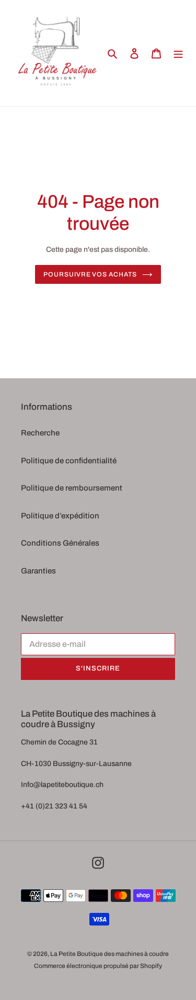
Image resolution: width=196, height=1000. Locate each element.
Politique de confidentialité (69, 460)
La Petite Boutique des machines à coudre (109, 954)
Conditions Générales (60, 543)
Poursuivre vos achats (90, 274)
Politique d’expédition (60, 516)
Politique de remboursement (71, 488)
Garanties (38, 571)
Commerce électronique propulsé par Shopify (98, 966)
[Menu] (178, 53)
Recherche (40, 433)
